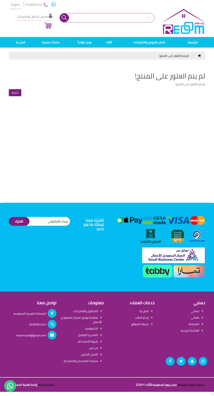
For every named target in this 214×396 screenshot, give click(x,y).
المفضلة (194, 324)
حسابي (195, 311)
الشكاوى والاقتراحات (85, 311)
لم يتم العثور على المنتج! (174, 55)
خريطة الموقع (140, 324)
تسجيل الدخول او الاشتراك (33, 16)
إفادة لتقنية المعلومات (23, 384)
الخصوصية (91, 328)
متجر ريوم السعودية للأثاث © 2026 (156, 384)
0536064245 (34, 4)
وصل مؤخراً (84, 42)
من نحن (93, 348)
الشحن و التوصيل (88, 335)
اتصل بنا (20, 42)
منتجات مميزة (50, 42)
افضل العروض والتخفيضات (149, 42)
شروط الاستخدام (88, 341)
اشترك (19, 221)
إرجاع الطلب (142, 317)
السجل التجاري (89, 354)
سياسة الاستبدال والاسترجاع (81, 361)
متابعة (15, 92)
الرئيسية (193, 42)
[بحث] (64, 17)
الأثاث (109, 42)
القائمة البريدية (190, 330)
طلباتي (195, 317)
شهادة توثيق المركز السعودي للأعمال (81, 320)
